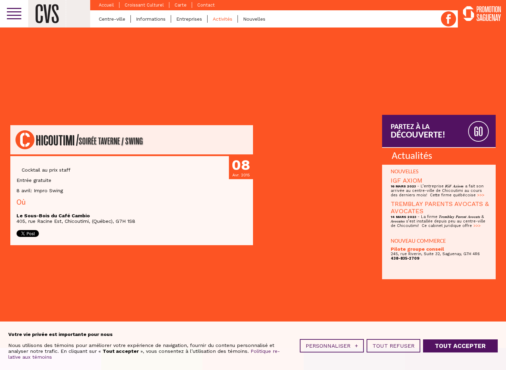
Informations (151, 19)
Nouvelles (254, 19)
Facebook (448, 18)
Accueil (106, 5)
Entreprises (189, 19)
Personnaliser (332, 345)
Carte (181, 5)
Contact (206, 5)
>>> (480, 195)
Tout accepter (460, 345)
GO (478, 132)
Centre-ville (112, 19)
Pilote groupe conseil (417, 249)
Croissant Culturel (144, 5)
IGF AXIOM (406, 180)
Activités (222, 19)
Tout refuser (393, 345)
